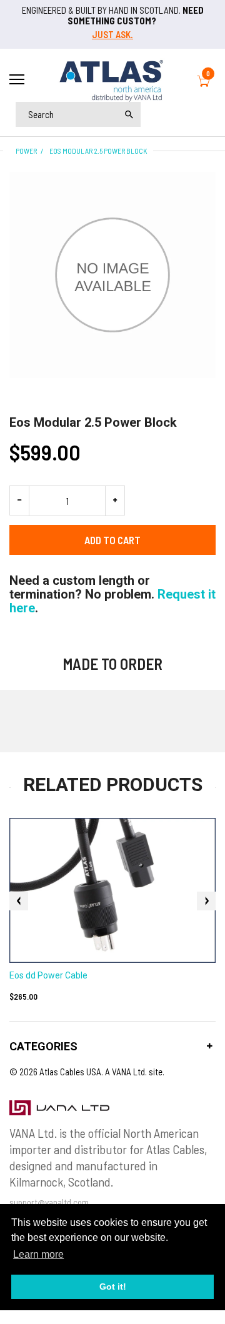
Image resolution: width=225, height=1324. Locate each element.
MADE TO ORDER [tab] (112, 663)
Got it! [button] (112, 1287)
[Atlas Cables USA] (113, 78)
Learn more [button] (38, 1254)
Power (26, 150)
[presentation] (18, 901)
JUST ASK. (112, 34)
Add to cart (112, 540)
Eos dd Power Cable (48, 975)
